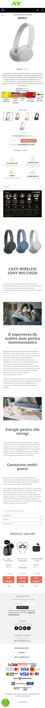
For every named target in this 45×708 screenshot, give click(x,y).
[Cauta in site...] (42, 10)
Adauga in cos (28, 141)
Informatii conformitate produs (13, 511)
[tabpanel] (22, 42)
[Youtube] (20, 628)
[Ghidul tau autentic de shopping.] (22, 702)
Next (41, 45)
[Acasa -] (22, 4)
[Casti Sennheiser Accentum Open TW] (8, 548)
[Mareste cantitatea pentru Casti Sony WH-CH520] (17, 141)
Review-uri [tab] (7, 523)
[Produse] (3, 10)
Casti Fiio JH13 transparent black (22, 560)
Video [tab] (6, 519)
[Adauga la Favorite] (8, 586)
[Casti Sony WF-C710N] (36, 548)
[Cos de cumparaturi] (37, 10)
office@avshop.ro (23, 641)
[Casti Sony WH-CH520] (22, 42)
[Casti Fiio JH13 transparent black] (22, 548)
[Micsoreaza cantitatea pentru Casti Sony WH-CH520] (10, 141)
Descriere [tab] (6, 187)
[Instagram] (29, 628)
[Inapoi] (1, 15)
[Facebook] (16, 628)
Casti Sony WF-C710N (36, 560)
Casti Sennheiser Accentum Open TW (8, 560)
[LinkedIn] (25, 628)
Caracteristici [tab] (7, 516)
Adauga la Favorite (21, 150)
